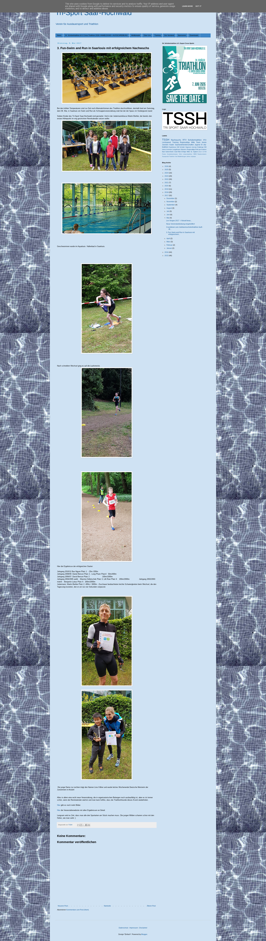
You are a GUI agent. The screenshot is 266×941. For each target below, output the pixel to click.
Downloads (194, 35)
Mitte (188, 151)
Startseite (107, 906)
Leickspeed (166, 142)
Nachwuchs (176, 140)
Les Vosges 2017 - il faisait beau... (179, 221)
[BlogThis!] (81, 825)
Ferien (164, 154)
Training (157, 35)
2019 (167, 189)
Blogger (144, 934)
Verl (176, 156)
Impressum (134, 928)
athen (188, 156)
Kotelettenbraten (172, 154)
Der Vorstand (169, 35)
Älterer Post (151, 906)
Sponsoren (182, 35)
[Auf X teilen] (83, 825)
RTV (184, 140)
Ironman (169, 149)
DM (205, 147)
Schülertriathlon (195, 140)
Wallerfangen (182, 156)
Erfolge (183, 151)
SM (178, 147)
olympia (193, 156)
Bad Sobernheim (167, 151)
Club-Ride (177, 151)
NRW (195, 154)
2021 (167, 183)
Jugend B (198, 145)
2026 (167, 166)
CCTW (204, 151)
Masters (183, 149)
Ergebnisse (172, 147)
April (168, 238)
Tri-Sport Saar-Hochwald (93, 13)
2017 (167, 195)
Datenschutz (123, 928)
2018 (167, 192)
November (171, 202)
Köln (180, 154)
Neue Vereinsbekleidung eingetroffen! (180, 224)
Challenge (200, 147)
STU (204, 140)
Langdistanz (176, 149)
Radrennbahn (202, 154)
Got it (198, 6)
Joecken (165, 145)
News (59, 35)
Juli (168, 211)
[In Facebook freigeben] (86, 825)
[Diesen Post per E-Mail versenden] (78, 825)
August (169, 208)
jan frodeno (202, 149)
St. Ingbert (194, 151)
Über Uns (147, 35)
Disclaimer (143, 928)
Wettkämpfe (135, 35)
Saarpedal (165, 156)
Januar (169, 248)
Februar (170, 245)
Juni (168, 215)
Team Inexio (201, 142)
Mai (168, 218)
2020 (167, 186)
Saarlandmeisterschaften (184, 145)
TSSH (165, 139)
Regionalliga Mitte (187, 142)
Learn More (187, 6)
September (171, 205)
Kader (171, 145)
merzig (194, 147)
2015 (200, 151)
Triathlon (172, 156)
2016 (167, 252)
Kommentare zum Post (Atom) (77, 910)
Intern (164, 149)
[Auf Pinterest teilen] (89, 825)
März (169, 242)
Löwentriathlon (187, 154)
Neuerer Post (63, 906)
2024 (167, 173)
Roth (197, 149)
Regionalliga (191, 149)
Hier (58, 805)
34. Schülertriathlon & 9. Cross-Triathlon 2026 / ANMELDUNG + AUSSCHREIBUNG (96, 35)
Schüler (182, 147)
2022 (167, 179)
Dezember (171, 198)
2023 (167, 176)
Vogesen (188, 147)
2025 (167, 170)
